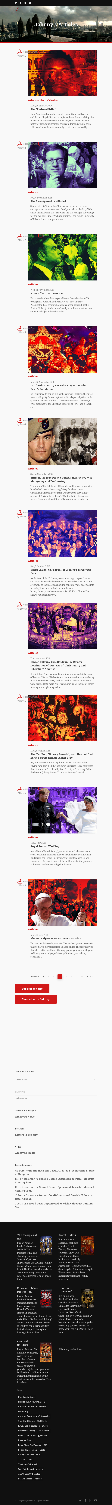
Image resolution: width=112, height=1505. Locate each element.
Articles (33, 100)
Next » (90, 977)
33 (82, 977)
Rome (20, 1435)
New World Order (26, 1397)
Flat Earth (42, 1421)
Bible (42, 1450)
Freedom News (25, 1440)
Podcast (38, 1478)
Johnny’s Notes (48, 100)
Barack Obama (25, 1478)
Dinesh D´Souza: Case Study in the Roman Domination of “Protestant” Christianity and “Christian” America (58, 665)
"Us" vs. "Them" (25, 1459)
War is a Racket (26, 1469)
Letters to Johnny (26, 1134)
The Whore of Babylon (29, 1474)
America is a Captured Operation (34, 1416)
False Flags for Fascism (30, 1445)
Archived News (25, 1116)
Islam (34, 1450)
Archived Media (25, 1152)
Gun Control (44, 1430)
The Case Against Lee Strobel (48, 201)
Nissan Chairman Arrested (47, 293)
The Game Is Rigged (27, 1464)
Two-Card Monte (26, 1421)
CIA (46, 1445)
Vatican (22, 1406)
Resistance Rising (26, 1430)
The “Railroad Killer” (43, 109)
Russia (45, 1426)
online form (76, 1349)
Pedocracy (23, 1411)
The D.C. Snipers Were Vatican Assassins (55, 938)
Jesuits (39, 1469)
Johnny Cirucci (30, 51)
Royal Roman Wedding (44, 846)
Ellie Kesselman (25, 1178)
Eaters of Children (37, 1406)
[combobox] (56, 1079)
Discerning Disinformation (31, 1401)
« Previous (34, 977)
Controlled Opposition (37, 1435)
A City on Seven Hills (29, 1454)
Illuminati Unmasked (29, 1426)
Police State (24, 1450)
